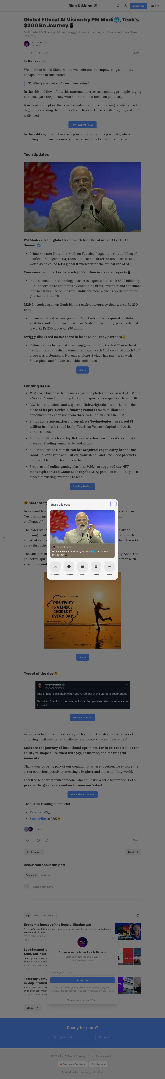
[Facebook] (69, 567)
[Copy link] (55, 567)
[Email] (82, 567)
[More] (109, 567)
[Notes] (96, 567)
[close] (113, 504)
